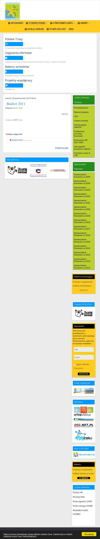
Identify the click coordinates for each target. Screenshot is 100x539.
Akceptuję (89, 534)
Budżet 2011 (17, 140)
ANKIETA (84, 290)
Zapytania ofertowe (18, 53)
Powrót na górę (61, 148)
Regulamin (78, 368)
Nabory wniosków (17, 67)
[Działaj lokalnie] (17, 170)
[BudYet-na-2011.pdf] (11, 140)
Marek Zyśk (18, 108)
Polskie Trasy (14, 39)
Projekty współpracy (18, 80)
